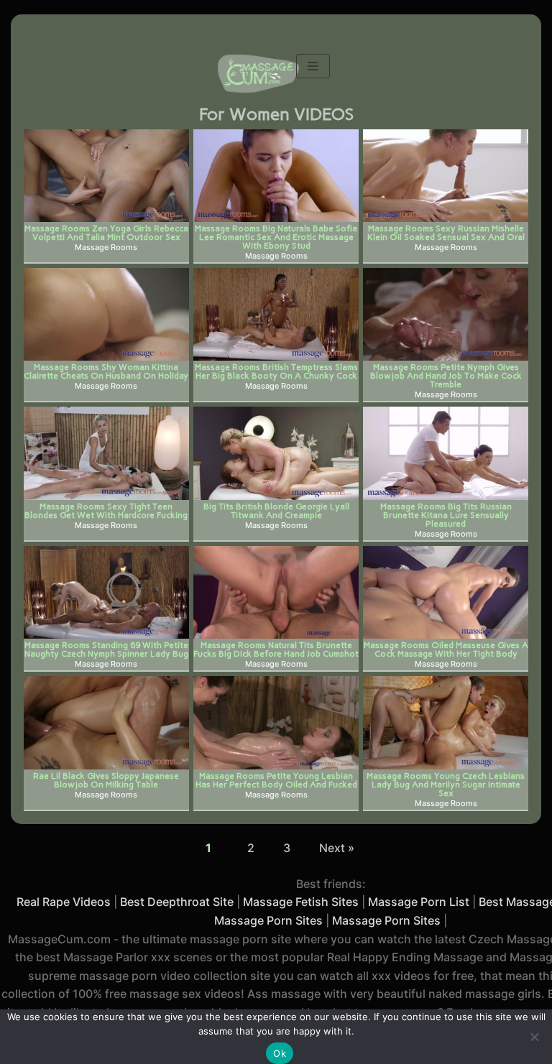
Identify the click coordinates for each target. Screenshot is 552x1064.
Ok (279, 1053)
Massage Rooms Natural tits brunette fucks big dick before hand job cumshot (276, 649)
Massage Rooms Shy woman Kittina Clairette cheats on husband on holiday (106, 371)
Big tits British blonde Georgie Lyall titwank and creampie (276, 510)
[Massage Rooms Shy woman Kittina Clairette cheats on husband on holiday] (106, 314)
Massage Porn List (418, 901)
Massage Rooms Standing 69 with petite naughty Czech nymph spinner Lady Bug (106, 649)
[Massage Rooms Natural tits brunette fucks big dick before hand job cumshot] (276, 592)
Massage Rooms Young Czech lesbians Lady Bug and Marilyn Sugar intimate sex (446, 784)
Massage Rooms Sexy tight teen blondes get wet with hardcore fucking (106, 510)
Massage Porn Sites (386, 920)
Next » (336, 848)
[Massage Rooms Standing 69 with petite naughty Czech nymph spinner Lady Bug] (106, 592)
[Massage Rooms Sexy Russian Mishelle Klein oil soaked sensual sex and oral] (445, 175)
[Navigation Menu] (313, 66)
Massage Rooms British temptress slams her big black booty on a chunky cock (276, 371)
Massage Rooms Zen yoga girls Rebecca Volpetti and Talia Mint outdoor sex (106, 232)
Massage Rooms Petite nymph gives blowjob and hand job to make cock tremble (446, 375)
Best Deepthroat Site (177, 901)
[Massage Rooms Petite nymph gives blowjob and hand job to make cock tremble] (445, 314)
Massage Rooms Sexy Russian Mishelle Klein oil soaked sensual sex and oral (446, 232)
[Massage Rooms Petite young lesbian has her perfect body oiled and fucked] (276, 722)
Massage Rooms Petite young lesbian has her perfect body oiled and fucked (276, 780)
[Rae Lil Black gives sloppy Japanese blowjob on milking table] (106, 722)
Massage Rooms (106, 247)
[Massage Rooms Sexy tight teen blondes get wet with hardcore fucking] (106, 453)
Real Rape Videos (64, 901)
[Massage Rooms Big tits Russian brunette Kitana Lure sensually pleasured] (445, 453)
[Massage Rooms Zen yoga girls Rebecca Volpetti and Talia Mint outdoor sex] (106, 175)
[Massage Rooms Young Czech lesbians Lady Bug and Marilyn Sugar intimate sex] (445, 722)
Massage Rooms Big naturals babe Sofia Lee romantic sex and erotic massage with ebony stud (276, 236)
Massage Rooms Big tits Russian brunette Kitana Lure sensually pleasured (446, 514)
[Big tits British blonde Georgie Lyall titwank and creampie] (276, 453)
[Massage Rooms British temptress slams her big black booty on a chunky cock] (276, 314)
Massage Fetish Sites (301, 901)
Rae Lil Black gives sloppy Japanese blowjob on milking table (106, 780)
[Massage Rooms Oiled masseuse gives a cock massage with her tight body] (445, 592)
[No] (534, 1037)
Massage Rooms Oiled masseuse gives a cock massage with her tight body (446, 649)
